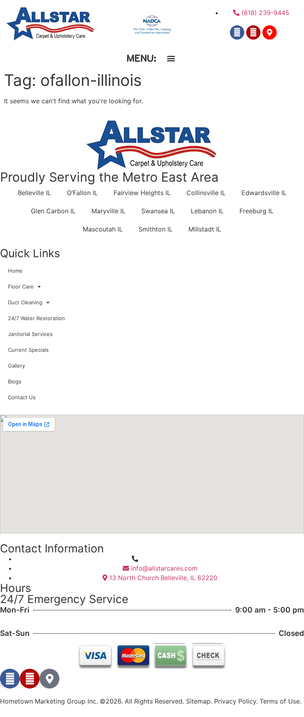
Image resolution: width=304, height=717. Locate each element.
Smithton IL (156, 229)
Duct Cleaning (25, 302)
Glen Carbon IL (53, 211)
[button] (170, 57)
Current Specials (28, 350)
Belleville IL (34, 193)
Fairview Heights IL (142, 193)
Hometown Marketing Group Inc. (49, 701)
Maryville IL (108, 211)
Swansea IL (158, 211)
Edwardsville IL (264, 193)
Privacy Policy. (236, 701)
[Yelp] (253, 32)
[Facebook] (237, 32)
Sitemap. (199, 701)
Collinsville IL (206, 193)
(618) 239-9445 (164, 559)
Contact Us (22, 397)
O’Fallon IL (82, 193)
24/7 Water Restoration (36, 318)
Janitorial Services (30, 334)
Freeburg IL (256, 211)
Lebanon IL (207, 211)
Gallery (16, 365)
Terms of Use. (280, 701)
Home (15, 270)
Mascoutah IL (103, 229)
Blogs (14, 381)
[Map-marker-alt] (269, 32)
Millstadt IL (204, 229)
